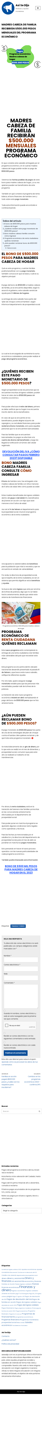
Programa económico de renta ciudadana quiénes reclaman (21, 239)
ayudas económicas (29, 1269)
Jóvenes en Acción (8, 1293)
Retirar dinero (21, 1322)
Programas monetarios (29, 1320)
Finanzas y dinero (18, 926)
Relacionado (11, 248)
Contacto (5, 1336)
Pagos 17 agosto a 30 (18, 1296)
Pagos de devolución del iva (19, 1299)
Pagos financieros (8, 1308)
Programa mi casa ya (15, 1314)
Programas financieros (11, 1320)
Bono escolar (13, 1272)
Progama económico (22, 1311)
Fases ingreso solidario (23, 1284)
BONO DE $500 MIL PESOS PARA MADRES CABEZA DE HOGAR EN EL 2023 (21, 869)
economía (19, 1281)
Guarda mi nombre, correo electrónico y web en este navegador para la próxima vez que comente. (20, 1016)
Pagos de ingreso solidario (26, 1302)
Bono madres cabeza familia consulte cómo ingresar (19, 234)
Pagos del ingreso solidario (28, 1305)
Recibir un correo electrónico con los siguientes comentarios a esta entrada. (20, 1037)
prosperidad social (9, 1322)
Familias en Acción (8, 1284)
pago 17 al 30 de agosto (22, 1293)
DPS (13, 1281)
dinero (4, 1278)
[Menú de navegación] (37, 8)
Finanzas (35, 1284)
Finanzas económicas (10, 1287)
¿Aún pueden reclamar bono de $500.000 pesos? (20, 244)
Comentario (9, 983)
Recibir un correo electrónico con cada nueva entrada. (19, 1046)
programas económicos (24, 1317)
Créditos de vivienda (9, 1275)
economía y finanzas (33, 1281)
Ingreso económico (19, 1291)
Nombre (7, 956)
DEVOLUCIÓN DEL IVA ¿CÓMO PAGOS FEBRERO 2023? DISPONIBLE (21, 455)
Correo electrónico (12, 965)
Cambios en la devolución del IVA (27, 1272)
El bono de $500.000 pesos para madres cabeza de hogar (20, 225)
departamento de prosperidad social (27, 1275)
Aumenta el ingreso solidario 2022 (11, 1269)
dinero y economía (15, 1278)
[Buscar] (39, 1111)
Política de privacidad (10, 1344)
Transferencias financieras (19, 1325)
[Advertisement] (21, 96)
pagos (9, 1296)
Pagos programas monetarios (23, 1308)
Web (6, 974)
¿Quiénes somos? (9, 1340)
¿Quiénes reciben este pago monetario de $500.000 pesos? (21, 230)
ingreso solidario (32, 1291)
